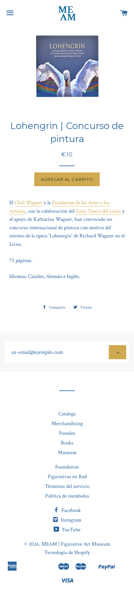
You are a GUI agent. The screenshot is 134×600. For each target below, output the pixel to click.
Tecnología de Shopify (67, 552)
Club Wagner (28, 202)
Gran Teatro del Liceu (98, 211)
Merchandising (67, 423)
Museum (67, 452)
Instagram (70, 520)
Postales (67, 433)
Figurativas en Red (67, 476)
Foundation (67, 467)
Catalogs (67, 413)
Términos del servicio (67, 486)
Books (67, 442)
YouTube (70, 529)
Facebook (70, 510)
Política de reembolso (67, 496)
